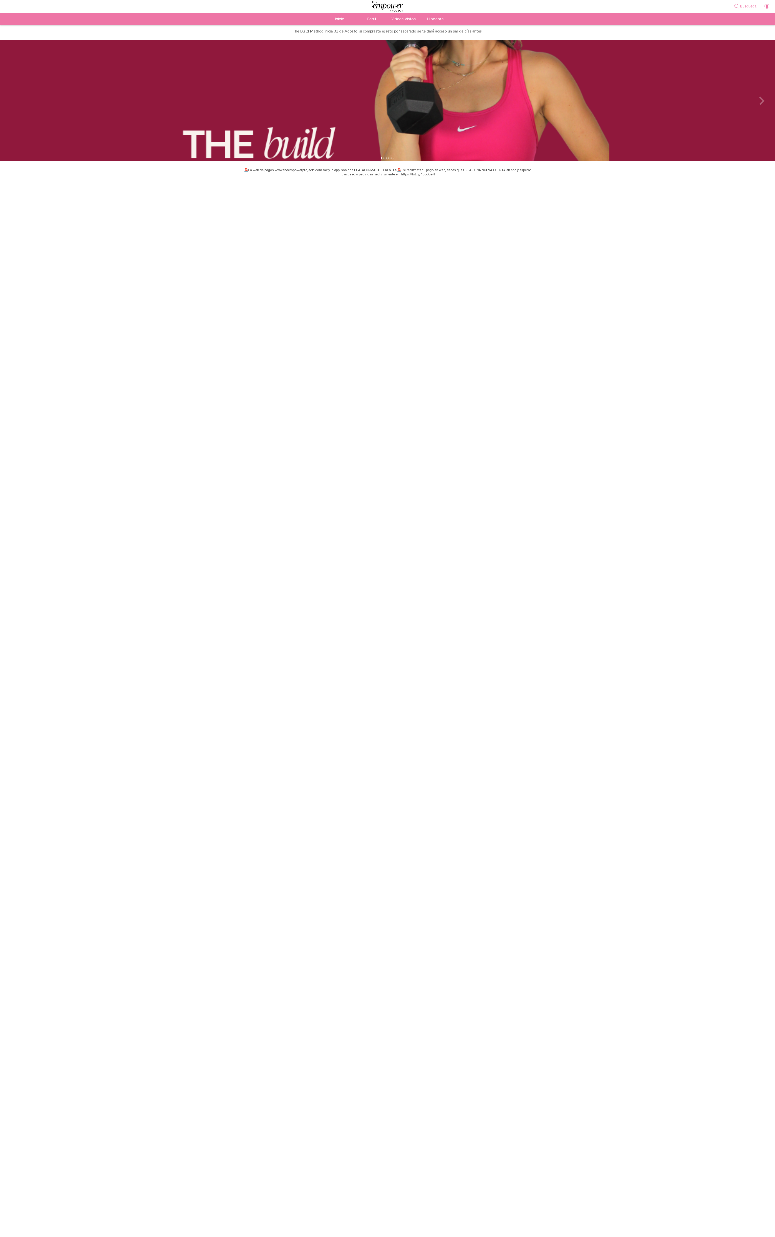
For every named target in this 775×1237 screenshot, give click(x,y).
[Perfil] (767, 6)
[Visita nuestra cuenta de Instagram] (381, 1233)
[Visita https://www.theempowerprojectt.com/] (394, 1233)
